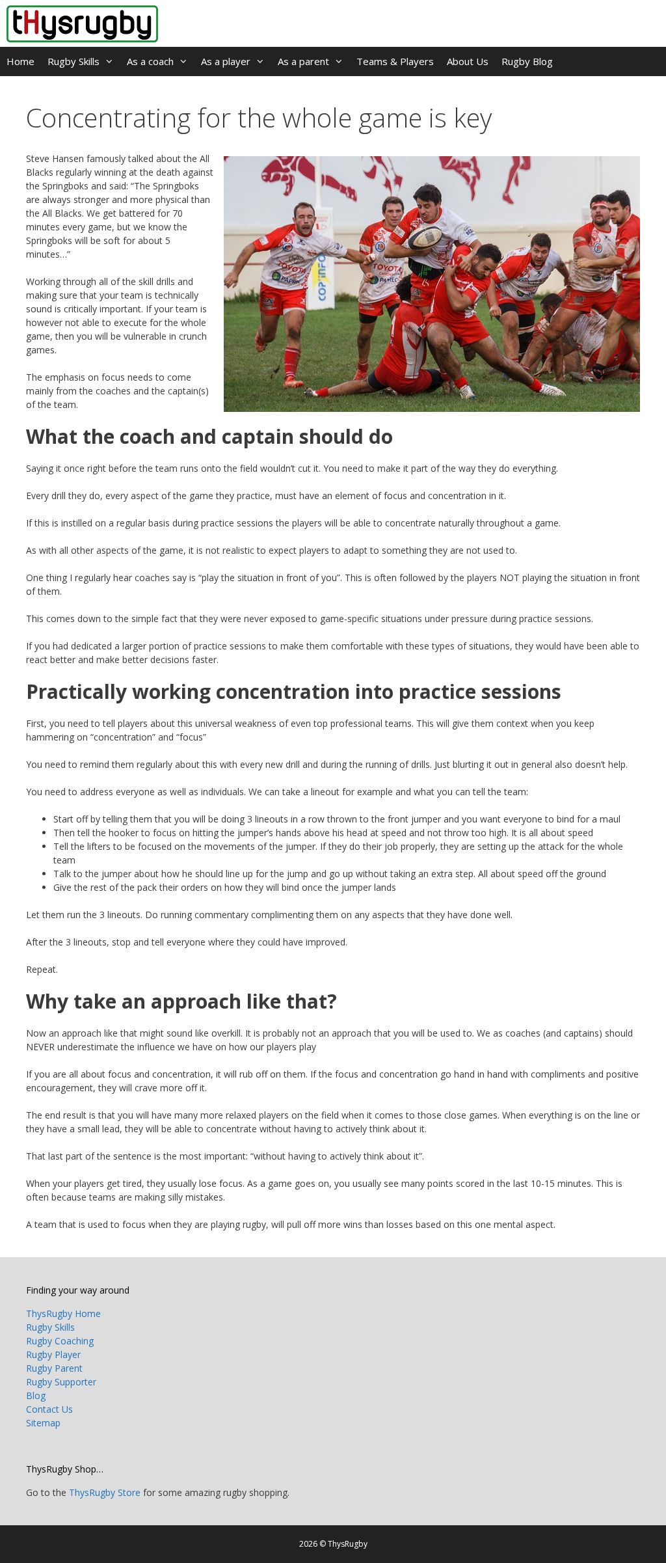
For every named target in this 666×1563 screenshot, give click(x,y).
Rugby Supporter (61, 1382)
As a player (225, 61)
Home (20, 61)
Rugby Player (53, 1354)
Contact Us (49, 1409)
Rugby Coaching (60, 1341)
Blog (36, 1395)
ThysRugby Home (63, 1313)
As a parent (303, 61)
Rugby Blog (527, 61)
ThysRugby (347, 1543)
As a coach (150, 61)
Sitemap (43, 1423)
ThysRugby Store (104, 1492)
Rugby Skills (73, 61)
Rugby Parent (54, 1368)
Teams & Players (395, 61)
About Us (467, 61)
